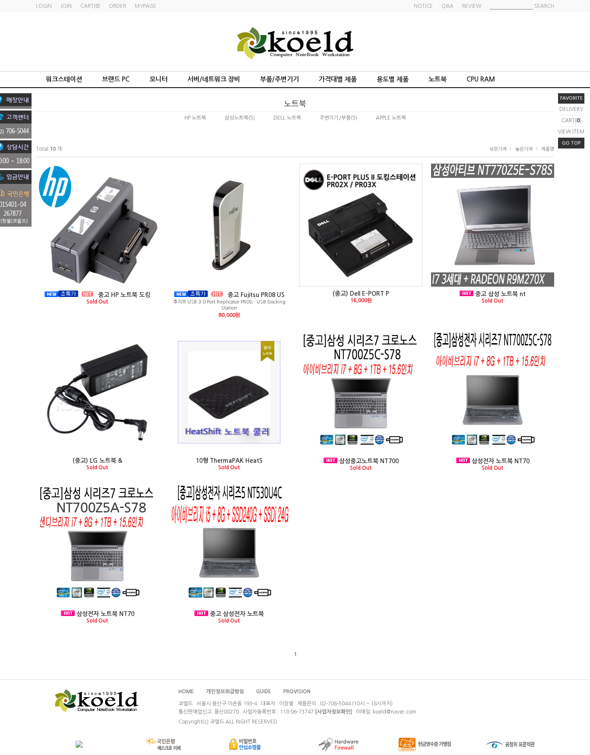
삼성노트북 (236, 117)
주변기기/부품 (335, 117)
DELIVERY (571, 109)
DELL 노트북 (287, 117)
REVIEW (471, 6)
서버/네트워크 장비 (213, 79)
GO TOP (571, 143)
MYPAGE (145, 6)
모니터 (158, 79)
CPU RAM (480, 79)
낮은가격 (498, 149)
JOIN (66, 6)
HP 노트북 (195, 117)
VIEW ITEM (571, 131)
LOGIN (44, 6)
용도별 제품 (393, 79)
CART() (571, 120)
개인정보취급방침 (225, 691)
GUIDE (263, 691)
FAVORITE (571, 98)
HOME (186, 691)
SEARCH (544, 6)
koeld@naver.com (394, 711)
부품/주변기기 (279, 79)
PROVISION (297, 691)
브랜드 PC (116, 79)
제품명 (547, 149)
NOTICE (423, 6)
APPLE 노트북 (391, 117)
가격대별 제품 (338, 79)
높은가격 (524, 149)
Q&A (447, 6)
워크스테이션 (64, 79)
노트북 (437, 79)
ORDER (117, 6)
